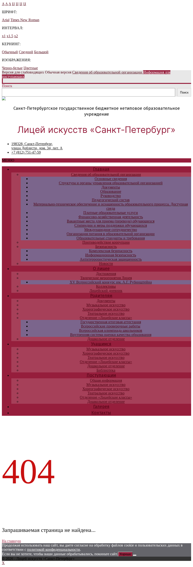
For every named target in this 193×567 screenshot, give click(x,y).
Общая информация (106, 380)
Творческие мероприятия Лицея (106, 278)
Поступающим (101, 375)
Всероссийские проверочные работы (110, 326)
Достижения (106, 274)
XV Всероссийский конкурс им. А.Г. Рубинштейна (111, 282)
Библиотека (105, 370)
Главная (101, 169)
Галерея (101, 406)
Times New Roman (24, 20)
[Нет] (135, 555)
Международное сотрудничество (110, 230)
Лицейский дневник (105, 291)
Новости (106, 263)
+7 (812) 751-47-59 (26, 152)
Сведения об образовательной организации (106, 174)
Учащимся (101, 344)
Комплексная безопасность (110, 251)
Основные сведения (111, 179)
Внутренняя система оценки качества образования (110, 335)
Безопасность (106, 247)
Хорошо (125, 554)
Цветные (31, 68)
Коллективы (106, 286)
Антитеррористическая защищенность (111, 259)
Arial (5, 20)
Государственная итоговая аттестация (110, 322)
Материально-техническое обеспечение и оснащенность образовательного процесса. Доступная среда (110, 206)
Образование (110, 191)
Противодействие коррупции (106, 242)
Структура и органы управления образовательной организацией (111, 183)
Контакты (101, 412)
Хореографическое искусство (105, 309)
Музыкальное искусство (105, 305)
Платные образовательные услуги (110, 213)
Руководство (111, 196)
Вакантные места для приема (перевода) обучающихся (110, 221)
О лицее (101, 268)
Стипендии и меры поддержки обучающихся (110, 225)
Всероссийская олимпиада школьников (110, 330)
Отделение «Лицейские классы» (106, 318)
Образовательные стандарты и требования (110, 238)
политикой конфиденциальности (53, 549)
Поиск (7, 86)
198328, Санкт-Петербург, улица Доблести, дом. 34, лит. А (37, 146)
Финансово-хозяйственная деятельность (110, 217)
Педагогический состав (111, 200)
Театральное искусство (106, 313)
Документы (110, 187)
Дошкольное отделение (106, 339)
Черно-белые (12, 68)
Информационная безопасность (110, 255)
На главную (11, 541)
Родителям (101, 295)
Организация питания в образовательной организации (111, 234)
